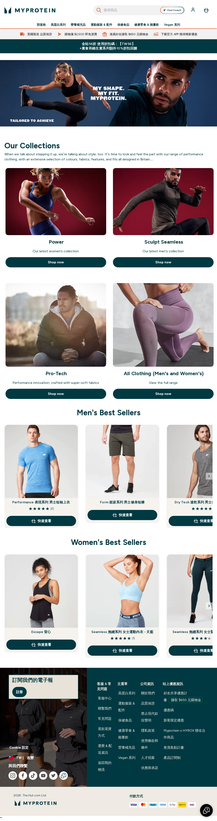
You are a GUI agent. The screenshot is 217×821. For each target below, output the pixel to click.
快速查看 (44, 521)
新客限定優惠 (174, 720)
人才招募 (148, 757)
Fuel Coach (174, 10)
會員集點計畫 (174, 747)
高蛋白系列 (58, 24)
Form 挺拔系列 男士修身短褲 (122, 502)
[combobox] (139, 10)
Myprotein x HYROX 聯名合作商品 (184, 734)
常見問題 (104, 718)
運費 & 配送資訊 (105, 749)
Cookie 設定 (19, 747)
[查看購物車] (206, 10)
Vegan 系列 (172, 24)
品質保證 (148, 703)
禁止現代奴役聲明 (149, 717)
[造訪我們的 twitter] (53, 775)
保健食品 (123, 24)
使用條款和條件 (149, 744)
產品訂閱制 (172, 757)
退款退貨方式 (104, 732)
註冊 (19, 692)
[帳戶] (193, 10)
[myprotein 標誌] (29, 10)
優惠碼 (169, 710)
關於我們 (148, 693)
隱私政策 (148, 730)
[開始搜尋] (99, 10)
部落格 (41, 24)
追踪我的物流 (104, 766)
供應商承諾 (149, 768)
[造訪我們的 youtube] (43, 775)
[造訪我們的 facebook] (23, 775)
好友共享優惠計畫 (182, 696)
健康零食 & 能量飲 (146, 24)
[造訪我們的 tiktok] (33, 775)
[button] (206, 810)
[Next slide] (209, 476)
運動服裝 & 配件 (101, 24)
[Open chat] (63, 775)
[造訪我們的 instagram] (12, 775)
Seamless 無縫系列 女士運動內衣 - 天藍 (122, 632)
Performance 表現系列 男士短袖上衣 (41, 502)
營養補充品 (78, 24)
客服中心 (104, 698)
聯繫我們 (104, 708)
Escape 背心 (41, 632)
